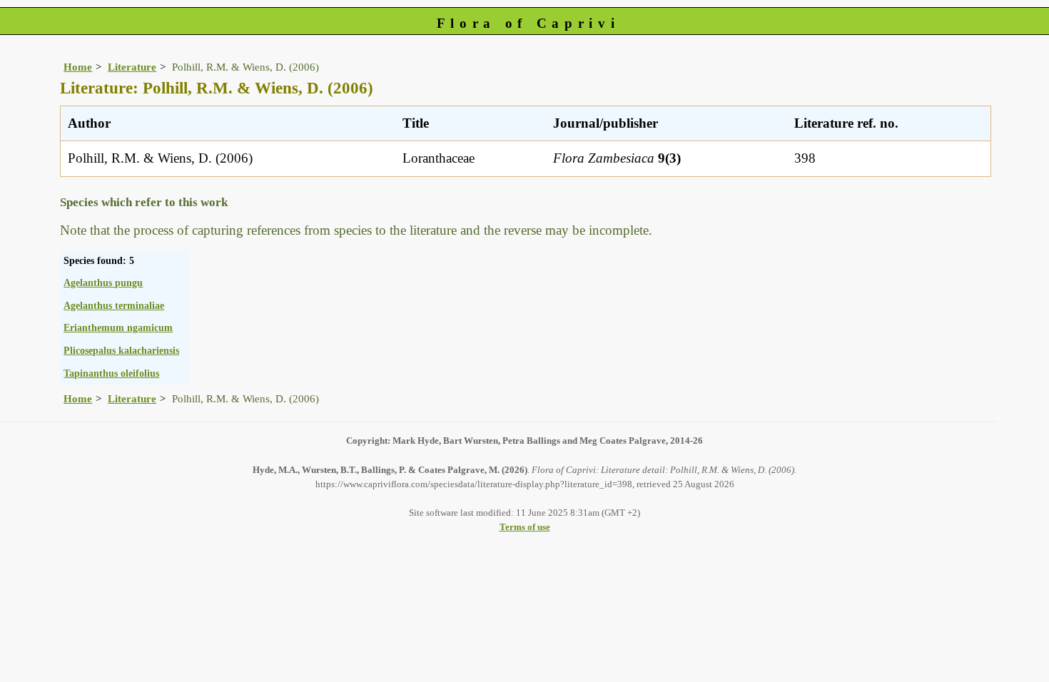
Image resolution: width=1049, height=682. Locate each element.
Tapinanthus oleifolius (111, 373)
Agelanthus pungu (103, 282)
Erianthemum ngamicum (118, 327)
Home (78, 67)
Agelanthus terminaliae (114, 305)
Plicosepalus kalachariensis (121, 350)
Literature (132, 67)
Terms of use (525, 526)
